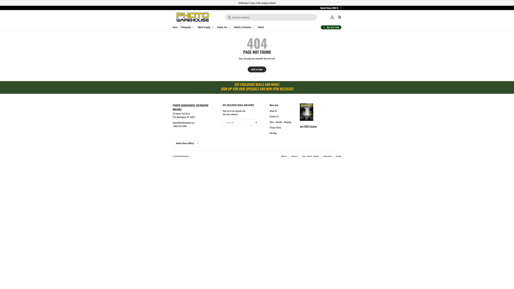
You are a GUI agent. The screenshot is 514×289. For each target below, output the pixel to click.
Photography (186, 27)
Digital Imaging (204, 27)
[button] (340, 17)
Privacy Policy (275, 127)
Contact (261, 27)
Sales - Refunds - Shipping (280, 122)
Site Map (273, 133)
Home (175, 27)
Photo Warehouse (183, 156)
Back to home (257, 69)
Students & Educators (242, 27)
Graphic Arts (222, 27)
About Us (273, 111)
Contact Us (274, 116)
